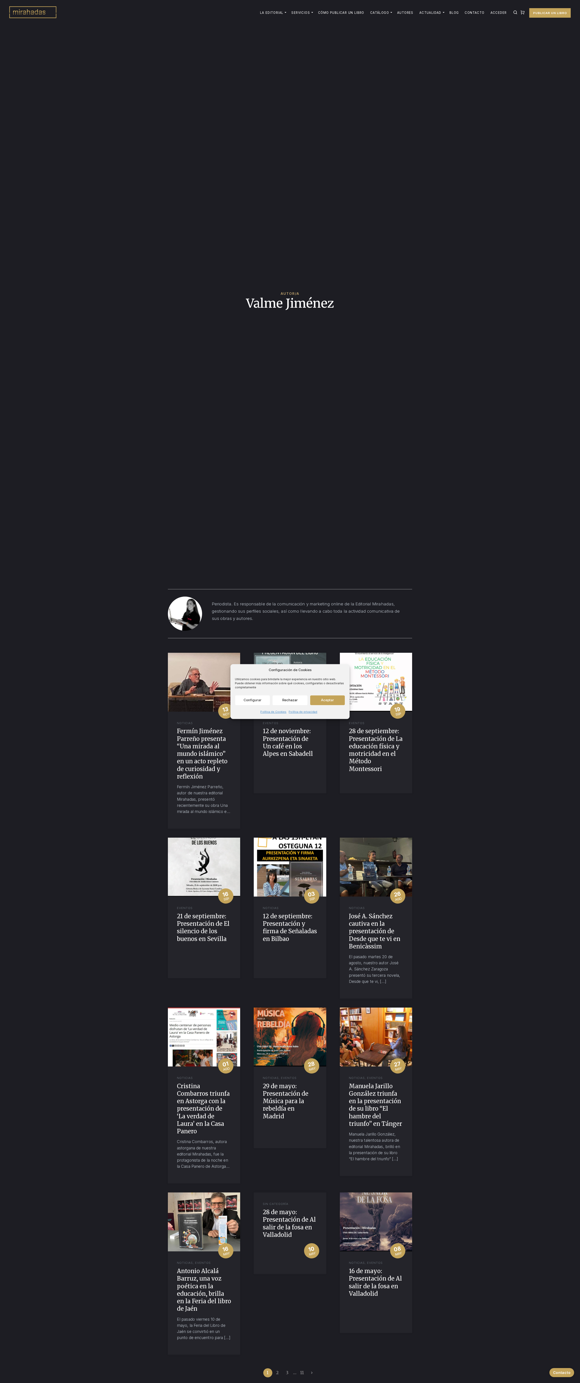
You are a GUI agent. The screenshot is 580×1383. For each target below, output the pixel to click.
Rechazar (290, 700)
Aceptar (327, 700)
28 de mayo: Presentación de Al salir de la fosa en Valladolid (289, 1223)
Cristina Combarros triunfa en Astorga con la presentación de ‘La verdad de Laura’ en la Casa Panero (203, 1109)
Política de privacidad (303, 711)
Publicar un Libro (550, 13)
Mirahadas (32, 12)
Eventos (270, 723)
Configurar (252, 700)
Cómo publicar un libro (341, 13)
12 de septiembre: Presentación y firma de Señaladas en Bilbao (290, 928)
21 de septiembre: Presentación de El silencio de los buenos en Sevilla (203, 928)
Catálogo (379, 13)
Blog (454, 13)
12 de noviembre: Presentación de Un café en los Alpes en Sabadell (288, 742)
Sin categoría (275, 1204)
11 (302, 1372)
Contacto (474, 13)
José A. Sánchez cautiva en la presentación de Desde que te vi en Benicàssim (374, 931)
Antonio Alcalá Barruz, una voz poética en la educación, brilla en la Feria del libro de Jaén (204, 1289)
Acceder (499, 13)
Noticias (185, 723)
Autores (405, 13)
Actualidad (430, 13)
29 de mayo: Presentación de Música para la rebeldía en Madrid (285, 1101)
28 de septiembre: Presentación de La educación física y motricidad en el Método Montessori (376, 750)
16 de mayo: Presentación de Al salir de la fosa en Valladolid (375, 1282)
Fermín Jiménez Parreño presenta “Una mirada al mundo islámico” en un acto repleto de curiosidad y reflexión (202, 754)
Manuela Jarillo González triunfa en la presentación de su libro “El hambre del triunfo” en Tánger (375, 1105)
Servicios (300, 13)
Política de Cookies (273, 711)
